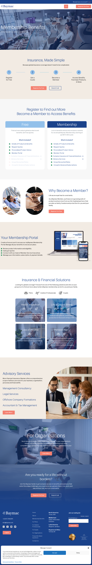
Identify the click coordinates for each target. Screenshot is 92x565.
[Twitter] (15, 527)
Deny (78, 553)
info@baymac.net (8, 522)
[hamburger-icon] (66, 6)
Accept (54, 553)
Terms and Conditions (8, 562)
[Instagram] (4, 527)
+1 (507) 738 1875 (8, 519)
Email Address (73, 518)
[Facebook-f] (7, 527)
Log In (89, 2)
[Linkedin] (11, 527)
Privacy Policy (18, 562)
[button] (88, 548)
